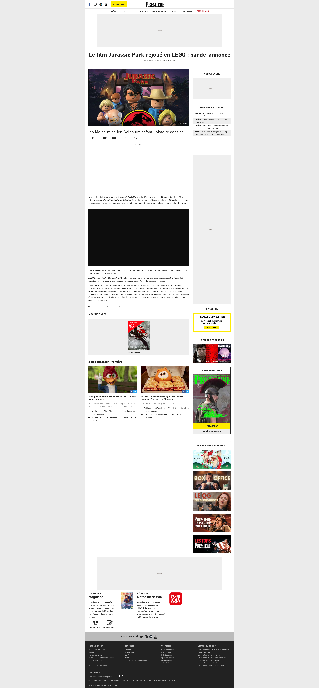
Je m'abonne (211, 426)
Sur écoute (129, 663)
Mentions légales (94, 685)
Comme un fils (93, 663)
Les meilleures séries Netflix (209, 655)
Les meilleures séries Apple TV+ (210, 660)
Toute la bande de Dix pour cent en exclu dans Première (211, 120)
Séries (123, 11)
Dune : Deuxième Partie (97, 650)
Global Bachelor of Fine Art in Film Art (121, 680)
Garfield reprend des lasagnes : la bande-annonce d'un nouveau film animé (162, 397)
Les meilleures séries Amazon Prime (212, 657)
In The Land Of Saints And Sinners (101, 657)
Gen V (127, 655)
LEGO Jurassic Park (103, 307)
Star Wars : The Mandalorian (136, 660)
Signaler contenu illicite (109, 685)
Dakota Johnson (167, 655)
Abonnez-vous (119, 4)
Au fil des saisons (95, 660)
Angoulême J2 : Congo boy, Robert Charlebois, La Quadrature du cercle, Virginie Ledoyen (209, 115)
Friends (128, 650)
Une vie (91, 652)
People (175, 11)
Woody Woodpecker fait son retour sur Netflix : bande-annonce (112, 397)
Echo (127, 657)
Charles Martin (169, 60)
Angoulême (188, 11)
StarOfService (140, 680)
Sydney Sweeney (167, 657)
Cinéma (113, 11)
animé (131, 307)
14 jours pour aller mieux (98, 665)
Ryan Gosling (166, 652)
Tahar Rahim (166, 663)
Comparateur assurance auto (98, 680)
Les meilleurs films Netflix (208, 663)
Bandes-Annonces (160, 11)
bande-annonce (122, 307)
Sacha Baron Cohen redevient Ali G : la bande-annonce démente (211, 126)
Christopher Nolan (168, 650)
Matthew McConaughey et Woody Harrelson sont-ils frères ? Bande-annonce (211, 132)
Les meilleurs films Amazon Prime (211, 665)
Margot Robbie (167, 660)
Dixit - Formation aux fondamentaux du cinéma (161, 680)
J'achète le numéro (212, 431)
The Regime (129, 652)
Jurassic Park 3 (134, 352)
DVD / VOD (144, 11)
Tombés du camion (95, 655)
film (113, 307)
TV (133, 11)
